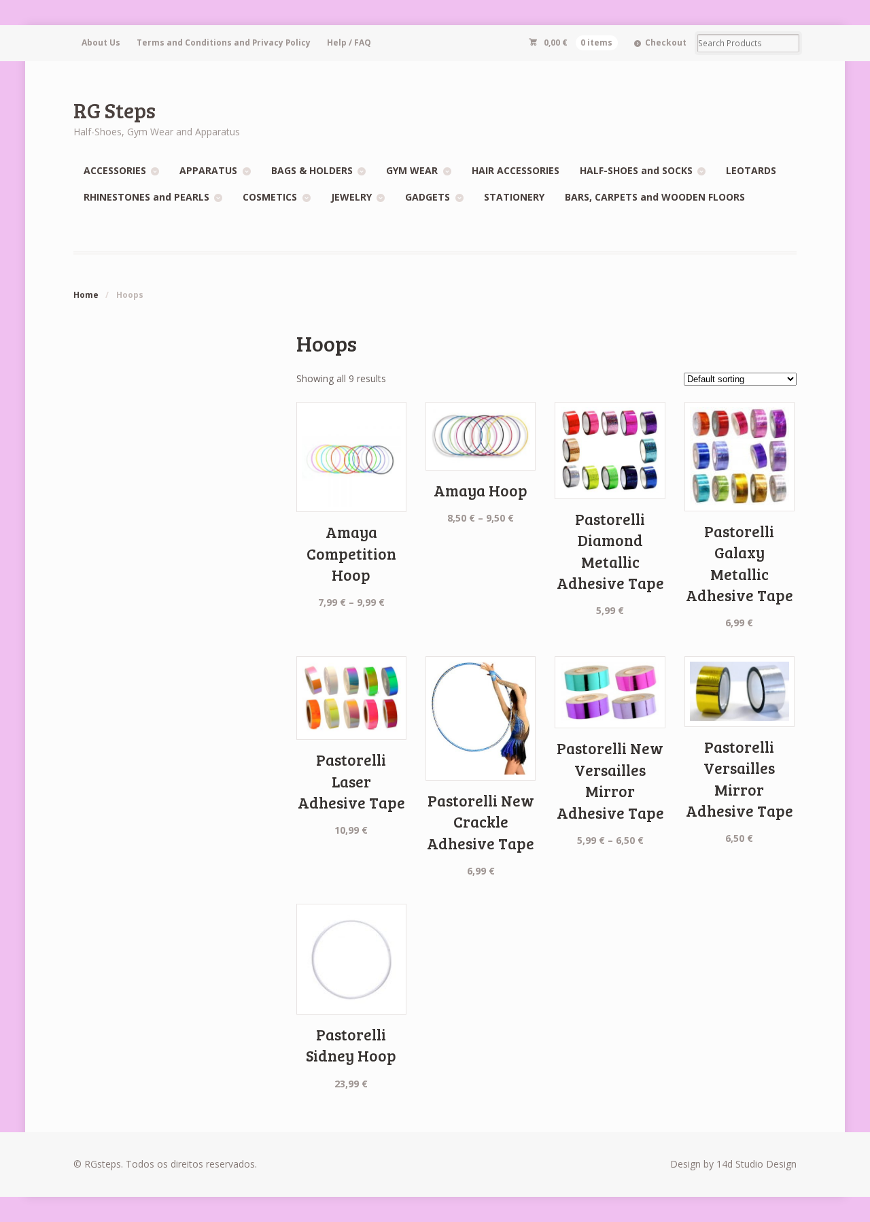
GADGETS (427, 196)
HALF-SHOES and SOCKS (636, 170)
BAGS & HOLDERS (312, 170)
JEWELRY (351, 196)
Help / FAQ (349, 42)
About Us (101, 42)
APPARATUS (208, 170)
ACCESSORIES (115, 170)
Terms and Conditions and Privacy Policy (224, 42)
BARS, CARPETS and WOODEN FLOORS (655, 196)
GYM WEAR (412, 170)
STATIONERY (514, 196)
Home (86, 295)
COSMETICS (270, 196)
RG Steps (114, 109)
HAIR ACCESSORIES (515, 170)
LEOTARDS (751, 170)
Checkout (665, 42)
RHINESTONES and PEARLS (146, 196)
